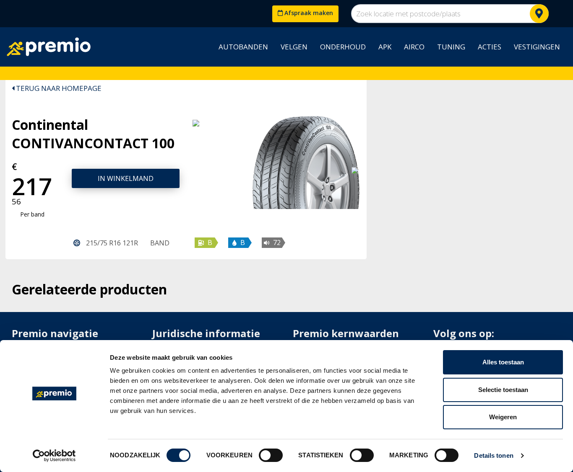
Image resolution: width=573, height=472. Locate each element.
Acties (489, 47)
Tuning (451, 47)
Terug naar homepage (58, 88)
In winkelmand (126, 178)
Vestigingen (537, 47)
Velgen (294, 47)
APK (384, 47)
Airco (414, 47)
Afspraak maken (308, 13)
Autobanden (243, 47)
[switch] (271, 455)
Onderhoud (343, 47)
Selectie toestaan (503, 389)
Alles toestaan (503, 362)
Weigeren (503, 416)
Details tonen (493, 455)
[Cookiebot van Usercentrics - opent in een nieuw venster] (54, 455)
